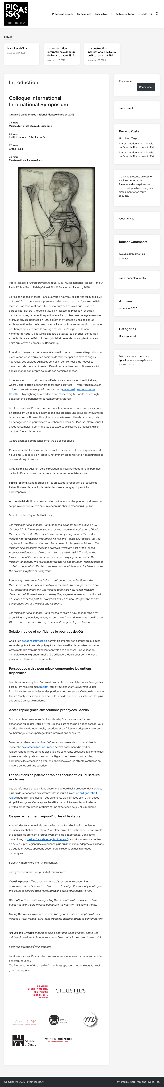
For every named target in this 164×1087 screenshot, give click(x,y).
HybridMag (153, 1081)
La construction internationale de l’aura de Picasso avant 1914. (61, 52)
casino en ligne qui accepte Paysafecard (135, 180)
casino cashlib (127, 108)
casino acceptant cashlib (133, 277)
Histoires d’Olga (17, 48)
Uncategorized (127, 336)
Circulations (84, 13)
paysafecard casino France (38, 747)
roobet (44, 686)
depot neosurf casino (34, 640)
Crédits (143, 13)
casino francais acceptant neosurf (47, 839)
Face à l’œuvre (103, 13)
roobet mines (126, 218)
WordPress (135, 1081)
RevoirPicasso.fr (34, 1081)
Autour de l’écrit (125, 13)
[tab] (8, 36)
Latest (8, 36)
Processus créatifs (62, 13)
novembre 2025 (128, 308)
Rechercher (126, 81)
